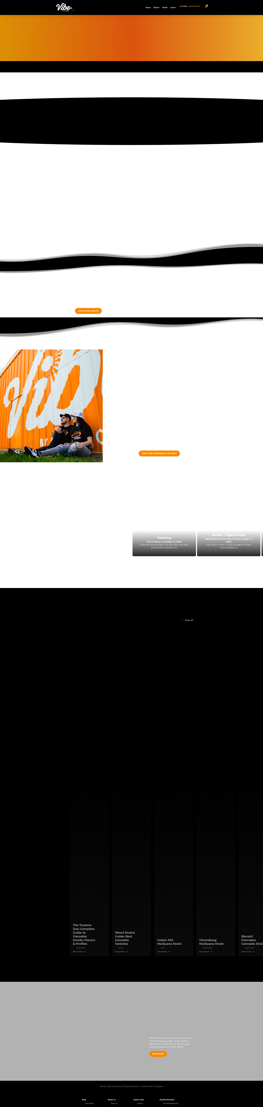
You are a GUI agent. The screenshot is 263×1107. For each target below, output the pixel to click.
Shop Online (89, 1103)
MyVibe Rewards (169, 205)
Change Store (194, 6)
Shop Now (158, 1054)
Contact (140, 1103)
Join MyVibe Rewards (170, 1103)
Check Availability (88, 311)
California (153, 498)
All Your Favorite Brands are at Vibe (131, 166)
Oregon (165, 498)
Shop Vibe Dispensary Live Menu (159, 453)
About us (114, 1103)
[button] (35, 561)
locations (133, 498)
